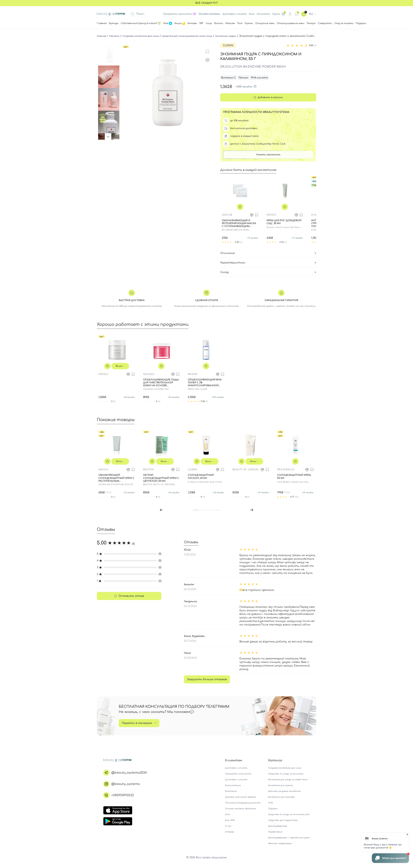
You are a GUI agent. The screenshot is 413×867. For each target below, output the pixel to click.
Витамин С (228, 77)
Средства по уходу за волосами (285, 774)
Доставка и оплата (234, 14)
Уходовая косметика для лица (140, 36)
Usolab (227, 215)
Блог (251, 14)
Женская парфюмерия (280, 843)
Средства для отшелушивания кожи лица (187, 36)
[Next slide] (211, 91)
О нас (228, 826)
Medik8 (192, 374)
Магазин (114, 36)
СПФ (270, 803)
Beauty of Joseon (245, 469)
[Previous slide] (125, 91)
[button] (161, 510)
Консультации (233, 785)
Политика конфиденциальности (243, 803)
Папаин (243, 77)
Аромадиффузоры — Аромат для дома (289, 838)
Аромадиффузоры (277, 826)
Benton (148, 469)
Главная (101, 36)
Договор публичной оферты (240, 797)
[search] (132, 14)
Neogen (148, 374)
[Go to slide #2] (109, 77)
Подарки (273, 808)
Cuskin (228, 45)
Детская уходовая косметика (284, 791)
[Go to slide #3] (109, 99)
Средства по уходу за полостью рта (289, 814)
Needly (271, 215)
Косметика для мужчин (280, 785)
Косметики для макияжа (281, 797)
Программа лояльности (177, 14)
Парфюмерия (275, 832)
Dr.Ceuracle (285, 469)
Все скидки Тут (206, 3)
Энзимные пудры (225, 36)
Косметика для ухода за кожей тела (288, 779)
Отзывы (229, 832)
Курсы (276, 14)
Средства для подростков (282, 820)
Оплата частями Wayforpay (240, 808)
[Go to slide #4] (109, 122)
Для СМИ (230, 820)
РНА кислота (259, 77)
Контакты (263, 14)
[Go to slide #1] (109, 54)
